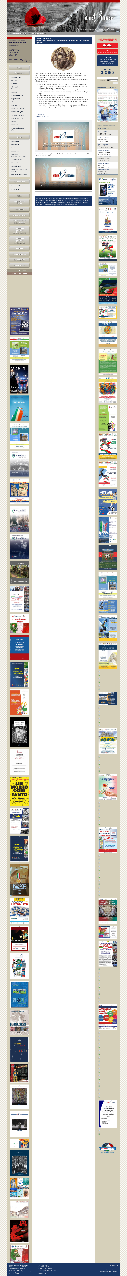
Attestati (14, 102)
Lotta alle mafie (16, 166)
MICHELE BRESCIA (104, 154)
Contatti (14, 80)
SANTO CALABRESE (104, 161)
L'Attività (14, 84)
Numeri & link (19, 265)
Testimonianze (19, 182)
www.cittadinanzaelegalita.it (110, 1270)
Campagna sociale (19, 254)
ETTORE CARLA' (103, 141)
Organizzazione (16, 99)
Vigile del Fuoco (103, 146)
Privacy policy (19, 260)
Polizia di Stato (102, 133)
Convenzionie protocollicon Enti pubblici (19, 230)
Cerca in (102, 81)
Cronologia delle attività (19, 174)
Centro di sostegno (17, 115)
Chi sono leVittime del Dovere (17, 88)
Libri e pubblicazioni (17, 163)
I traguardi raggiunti (17, 95)
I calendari (14, 125)
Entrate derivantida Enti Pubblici (19, 222)
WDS (116, 1265)
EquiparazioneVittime (19, 202)
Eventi (13, 148)
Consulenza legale (17, 112)
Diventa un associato (18, 108)
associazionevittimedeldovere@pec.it (19, 61)
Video (19, 196)
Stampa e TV (15, 151)
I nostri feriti (15, 189)
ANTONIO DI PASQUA (105, 135)
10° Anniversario (16, 159)
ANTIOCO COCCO (103, 167)
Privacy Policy (42, 1274)
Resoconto (19, 273)
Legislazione (19, 209)
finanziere (101, 165)
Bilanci (13, 121)
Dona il (19, 270)
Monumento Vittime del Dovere (19, 170)
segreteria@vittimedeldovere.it (17, 59)
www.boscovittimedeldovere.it (109, 1271)
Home (19, 68)
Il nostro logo (15, 105)
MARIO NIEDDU (103, 173)
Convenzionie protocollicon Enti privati (19, 240)
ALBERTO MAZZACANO (105, 148)
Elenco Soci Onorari (17, 118)
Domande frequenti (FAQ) (17, 129)
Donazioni (19, 248)
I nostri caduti (15, 186)
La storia (14, 92)
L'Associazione (19, 73)
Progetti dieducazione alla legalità (18, 155)
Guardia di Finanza (104, 152)
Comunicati (15, 145)
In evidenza (15, 141)
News (19, 137)
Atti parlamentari (19, 215)
